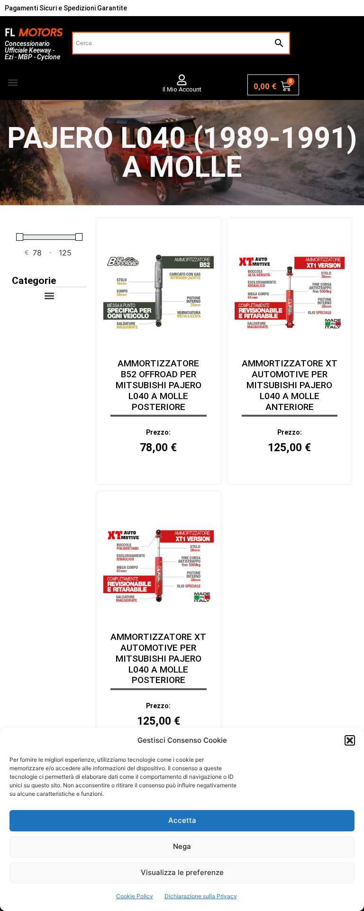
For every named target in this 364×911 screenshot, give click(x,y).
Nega (182, 846)
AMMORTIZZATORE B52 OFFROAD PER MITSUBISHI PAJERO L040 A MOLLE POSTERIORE (158, 385)
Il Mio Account (182, 89)
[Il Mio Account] (181, 79)
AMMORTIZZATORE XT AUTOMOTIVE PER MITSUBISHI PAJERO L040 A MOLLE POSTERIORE (158, 658)
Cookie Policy (134, 896)
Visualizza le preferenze (182, 872)
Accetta (182, 820)
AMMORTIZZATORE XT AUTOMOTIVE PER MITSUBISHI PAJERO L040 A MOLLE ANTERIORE (289, 385)
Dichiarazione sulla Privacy (200, 896)
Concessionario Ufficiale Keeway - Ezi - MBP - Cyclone (32, 50)
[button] (350, 740)
